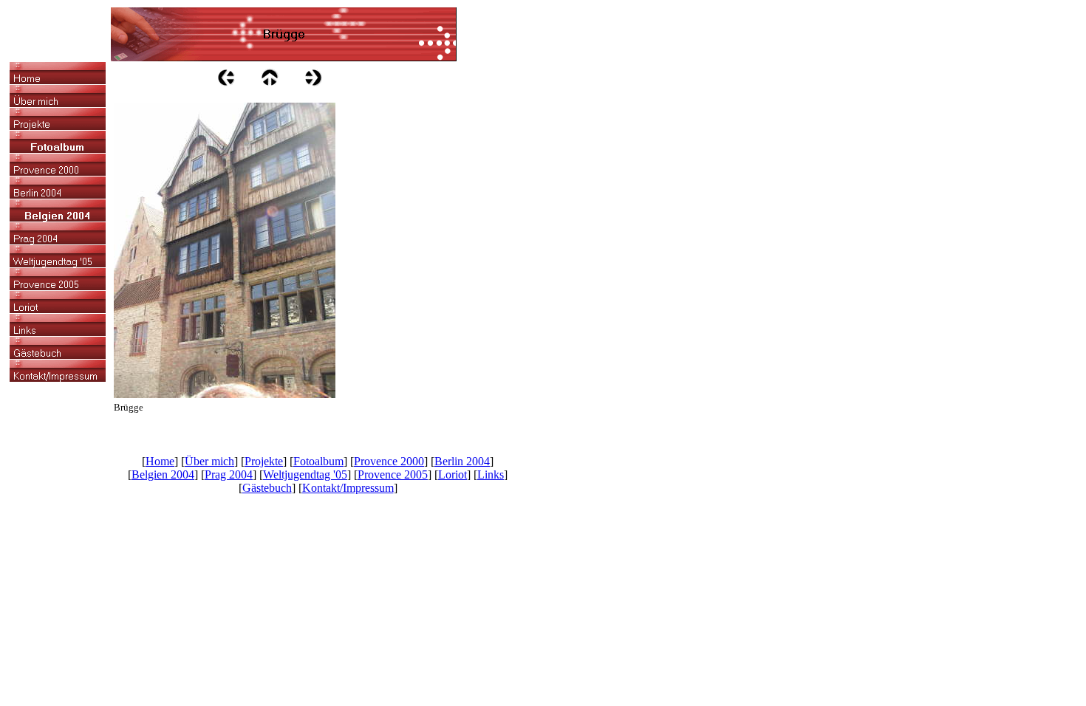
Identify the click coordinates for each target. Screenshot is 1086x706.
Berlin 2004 (462, 461)
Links (490, 474)
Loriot (452, 474)
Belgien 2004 (163, 474)
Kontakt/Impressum (348, 487)
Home (160, 461)
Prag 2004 (229, 474)
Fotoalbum (318, 461)
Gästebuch (267, 487)
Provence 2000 (389, 461)
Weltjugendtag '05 (305, 474)
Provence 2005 (393, 474)
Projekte (264, 461)
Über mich (209, 461)
